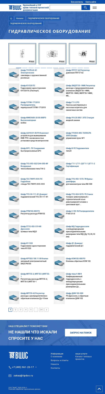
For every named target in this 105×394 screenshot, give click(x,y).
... (36, 309)
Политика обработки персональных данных (24, 389)
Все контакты (77, 2)
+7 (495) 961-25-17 (23, 367)
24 (41, 309)
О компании (56, 356)
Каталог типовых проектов (83, 357)
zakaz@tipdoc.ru (23, 375)
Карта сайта (91, 2)
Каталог (20, 18)
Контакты (55, 368)
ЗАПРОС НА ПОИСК (80, 332)
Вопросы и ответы (60, 360)
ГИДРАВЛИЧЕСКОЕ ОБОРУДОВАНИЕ (43, 18)
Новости (55, 364)
